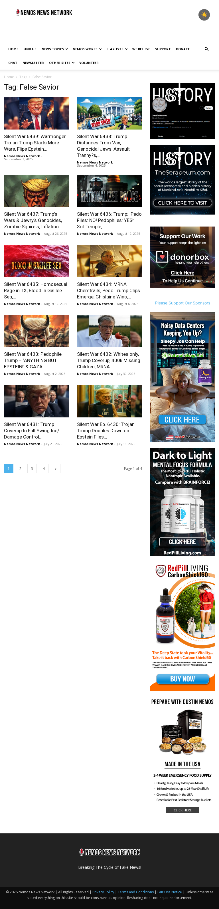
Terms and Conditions (136, 892)
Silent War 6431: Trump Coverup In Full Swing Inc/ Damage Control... (31, 430)
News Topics (53, 49)
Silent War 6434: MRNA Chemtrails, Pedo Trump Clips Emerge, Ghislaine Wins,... (108, 290)
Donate (183, 49)
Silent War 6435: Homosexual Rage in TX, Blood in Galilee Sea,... (35, 290)
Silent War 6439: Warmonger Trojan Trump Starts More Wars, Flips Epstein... (35, 143)
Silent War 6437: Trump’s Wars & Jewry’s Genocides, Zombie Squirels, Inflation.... (33, 220)
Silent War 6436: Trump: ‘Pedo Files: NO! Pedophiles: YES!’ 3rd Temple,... (109, 220)
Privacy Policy (103, 892)
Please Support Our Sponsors (182, 302)
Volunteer (89, 62)
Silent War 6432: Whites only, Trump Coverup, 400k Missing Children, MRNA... (108, 360)
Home (13, 49)
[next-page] (55, 468)
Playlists (114, 49)
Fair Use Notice (170, 892)
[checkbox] (204, 15)
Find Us (29, 49)
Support (163, 49)
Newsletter (33, 62)
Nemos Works (85, 49)
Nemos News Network (22, 156)
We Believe (141, 49)
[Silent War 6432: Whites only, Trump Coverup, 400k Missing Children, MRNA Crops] (109, 331)
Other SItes (59, 62)
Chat (12, 62)
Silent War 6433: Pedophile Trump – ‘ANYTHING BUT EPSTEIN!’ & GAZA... (33, 360)
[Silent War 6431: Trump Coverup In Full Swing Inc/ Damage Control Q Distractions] (36, 401)
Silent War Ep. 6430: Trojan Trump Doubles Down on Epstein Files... (106, 430)
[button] (206, 49)
